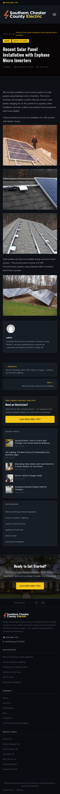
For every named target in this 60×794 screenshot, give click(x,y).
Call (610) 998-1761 (30, 419)
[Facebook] (36, 602)
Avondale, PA (8, 754)
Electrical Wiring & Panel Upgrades (20, 512)
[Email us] (43, 602)
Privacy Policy (8, 790)
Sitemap (19, 790)
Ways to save (20, 41)
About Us (7, 703)
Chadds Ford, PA (10, 769)
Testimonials (8, 708)
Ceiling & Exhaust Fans (15, 524)
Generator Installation (14, 542)
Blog (12, 34)
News (7, 41)
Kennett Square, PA (11, 744)
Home (5, 34)
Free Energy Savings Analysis (15, 723)
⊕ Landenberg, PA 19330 (14, 641)
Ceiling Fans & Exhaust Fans (15, 667)
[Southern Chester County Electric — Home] (24, 14)
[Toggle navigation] (54, 14)
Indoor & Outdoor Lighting (16, 518)
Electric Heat (10, 536)
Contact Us (8, 718)
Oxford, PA (7, 739)
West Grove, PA (9, 759)
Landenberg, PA (10, 764)
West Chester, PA (10, 749)
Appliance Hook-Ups (14, 530)
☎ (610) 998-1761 (10, 3)
